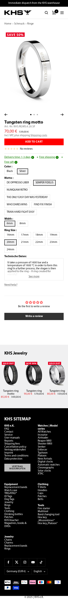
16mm (12, 234)
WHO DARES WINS (18, 204)
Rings (7, 505)
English (38, 571)
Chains (8, 540)
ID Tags (8, 496)
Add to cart (34, 142)
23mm (55, 242)
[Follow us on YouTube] (33, 562)
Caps (40, 493)
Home (7, 23)
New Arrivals (45, 459)
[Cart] (54, 13)
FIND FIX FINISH (44, 204)
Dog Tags (9, 499)
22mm (40, 242)
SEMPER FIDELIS (46, 182)
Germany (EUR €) (16, 571)
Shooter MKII (45, 443)
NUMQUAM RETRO (18, 189)
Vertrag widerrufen (15, 449)
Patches (8, 517)
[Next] (62, 114)
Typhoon (43, 453)
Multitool (43, 511)
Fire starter (44, 508)
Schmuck (19, 23)
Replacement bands (15, 487)
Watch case (10, 490)
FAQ (6, 429)
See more (34, 276)
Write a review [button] (34, 316)
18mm (40, 234)
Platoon (42, 455)
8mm (24, 223)
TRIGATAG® (10, 493)
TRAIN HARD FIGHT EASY (22, 212)
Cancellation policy (15, 447)
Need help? (10, 285)
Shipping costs (38, 135)
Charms (8, 543)
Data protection (13, 459)
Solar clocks (44, 471)
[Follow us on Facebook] (8, 562)
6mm (11, 223)
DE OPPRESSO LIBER (19, 182)
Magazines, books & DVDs (15, 525)
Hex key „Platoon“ (47, 523)
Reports (8, 441)
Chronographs (46, 467)
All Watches (44, 432)
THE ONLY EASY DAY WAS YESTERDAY (28, 197)
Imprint (8, 453)
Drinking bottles (13, 514)
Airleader (43, 438)
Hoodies (42, 490)
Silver (23, 171)
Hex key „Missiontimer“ (46, 519)
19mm (55, 234)
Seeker (42, 447)
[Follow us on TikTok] (41, 562)
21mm (26, 242)
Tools (7, 508)
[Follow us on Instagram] (25, 562)
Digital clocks (45, 461)
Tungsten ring (34, 391)
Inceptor (43, 435)
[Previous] (5, 114)
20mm (12, 242)
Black (11, 171)
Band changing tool (48, 514)
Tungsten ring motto (10, 393)
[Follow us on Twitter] (17, 562)
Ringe (30, 23)
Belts (40, 499)
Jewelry (8, 502)
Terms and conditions (16, 455)
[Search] (46, 12)
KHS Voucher (11, 520)
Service (8, 435)
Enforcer (42, 449)
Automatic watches (49, 465)
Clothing (9, 511)
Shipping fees (12, 443)
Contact (8, 432)
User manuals (12, 438)
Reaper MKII (44, 441)
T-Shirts (42, 487)
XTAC (41, 473)
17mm (26, 234)
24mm (12, 249)
